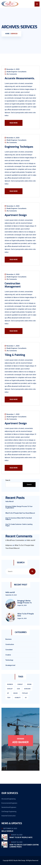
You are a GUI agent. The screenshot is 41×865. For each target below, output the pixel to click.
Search (7, 480)
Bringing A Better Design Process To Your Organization (19, 507)
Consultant (8, 649)
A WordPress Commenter (14, 540)
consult (20, 684)
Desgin (29, 684)
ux (26, 697)
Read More (14, 123)
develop (10, 688)
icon (18, 688)
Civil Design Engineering (8, 811)
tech (8, 697)
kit (8, 693)
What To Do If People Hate (25, 615)
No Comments (11, 74)
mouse (15, 693)
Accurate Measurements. (20, 78)
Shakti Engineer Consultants (16, 72)
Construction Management (13, 285)
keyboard (27, 688)
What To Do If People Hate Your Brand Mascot (20, 513)
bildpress (8, 545)
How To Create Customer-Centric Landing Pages (18, 525)
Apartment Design (16, 215)
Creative (8, 655)
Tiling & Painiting (15, 355)
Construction (9, 644)
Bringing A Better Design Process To (24, 602)
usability (17, 697)
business (10, 684)
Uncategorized (10, 665)
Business (8, 639)
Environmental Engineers (9, 803)
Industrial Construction (8, 816)
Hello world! (9, 501)
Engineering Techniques (19, 147)
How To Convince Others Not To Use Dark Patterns (18, 518)
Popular (25, 693)
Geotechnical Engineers (8, 807)
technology (9, 660)
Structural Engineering (8, 799)
